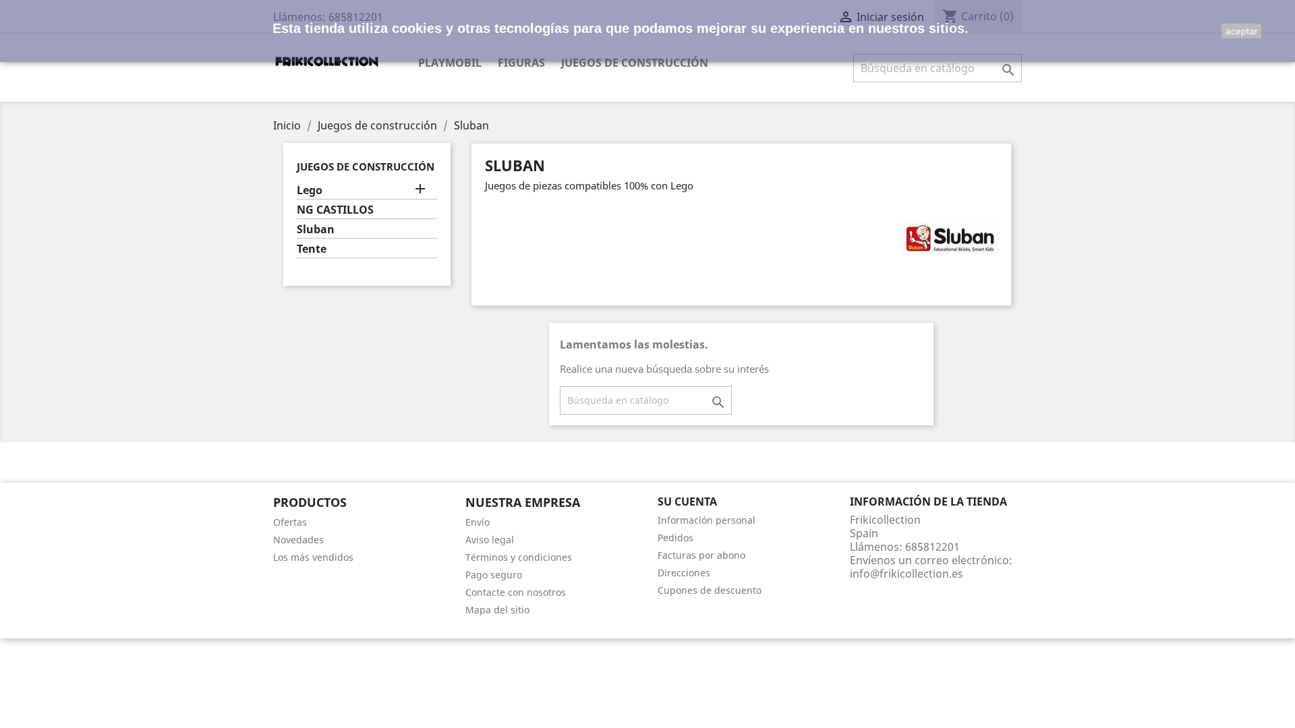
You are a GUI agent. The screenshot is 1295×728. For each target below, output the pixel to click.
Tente (311, 249)
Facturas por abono (701, 555)
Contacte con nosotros (515, 592)
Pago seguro (493, 574)
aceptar (1242, 31)
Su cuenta (687, 501)
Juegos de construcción (634, 62)
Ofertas (290, 522)
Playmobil (450, 62)
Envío (477, 522)
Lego (309, 190)
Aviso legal (489, 539)
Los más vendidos (313, 557)
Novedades (298, 539)
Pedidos (675, 537)
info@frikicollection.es (906, 573)
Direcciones (684, 572)
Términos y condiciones (518, 557)
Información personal (706, 520)
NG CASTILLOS (335, 210)
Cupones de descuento (709, 590)
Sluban (316, 229)
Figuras (521, 62)
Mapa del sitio (497, 609)
